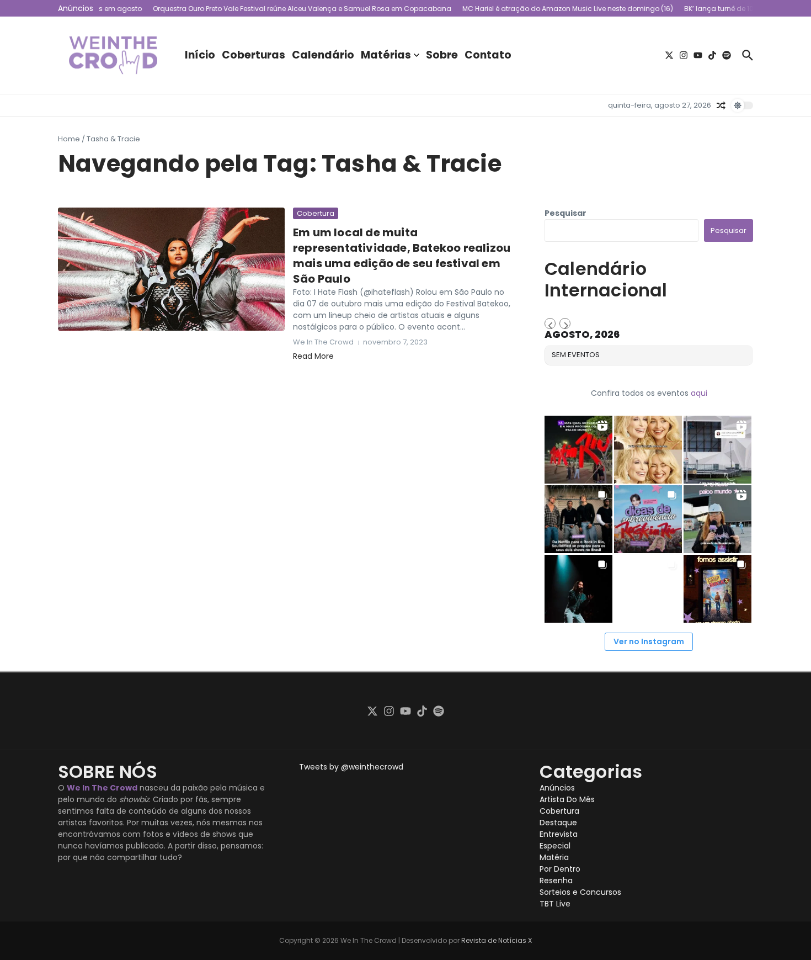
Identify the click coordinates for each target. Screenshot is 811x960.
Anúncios (557, 787)
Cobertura (315, 213)
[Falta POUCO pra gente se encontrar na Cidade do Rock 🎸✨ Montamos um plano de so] (648, 519)
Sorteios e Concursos (580, 892)
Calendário (323, 54)
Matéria (554, 857)
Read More (313, 356)
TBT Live (555, 903)
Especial (555, 845)
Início (200, 54)
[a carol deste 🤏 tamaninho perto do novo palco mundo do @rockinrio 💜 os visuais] (717, 519)
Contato (488, 54)
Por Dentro (560, 868)
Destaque (558, 822)
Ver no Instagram (648, 641)
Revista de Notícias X (496, 940)
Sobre (442, 54)
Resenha (556, 880)
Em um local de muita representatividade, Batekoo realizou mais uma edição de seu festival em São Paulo (401, 256)
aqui (699, 393)
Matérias (386, 54)
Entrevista (559, 834)
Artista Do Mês (567, 799)
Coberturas (253, 54)
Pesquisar (565, 213)
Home (69, 139)
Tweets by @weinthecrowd (351, 766)
